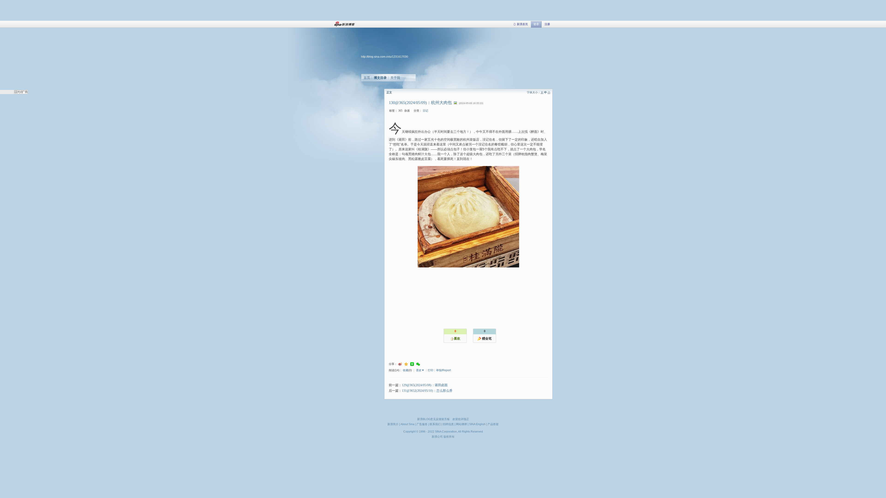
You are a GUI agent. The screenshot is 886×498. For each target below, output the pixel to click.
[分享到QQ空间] (406, 364)
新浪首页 (522, 24)
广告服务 (422, 424)
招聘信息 (448, 424)
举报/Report (443, 370)
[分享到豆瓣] (412, 364)
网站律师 (461, 424)
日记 (425, 110)
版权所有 (449, 436)
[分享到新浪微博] (400, 364)
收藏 (405, 370)
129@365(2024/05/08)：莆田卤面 (425, 385)
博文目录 (380, 78)
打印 (430, 370)
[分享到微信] (418, 364)
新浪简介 (392, 424)
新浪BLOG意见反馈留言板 (433, 419)
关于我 (395, 78)
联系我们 (435, 424)
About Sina (407, 424)
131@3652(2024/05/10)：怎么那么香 (427, 390)
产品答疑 (493, 424)
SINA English (477, 424)
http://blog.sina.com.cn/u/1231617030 (384, 56)
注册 (547, 24)
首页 (367, 78)
